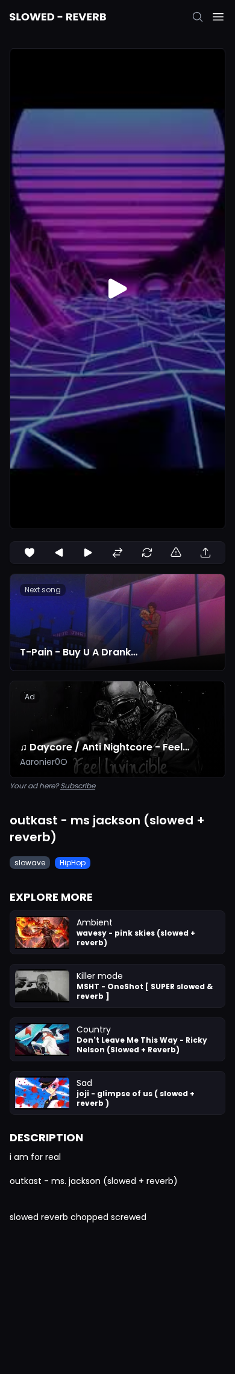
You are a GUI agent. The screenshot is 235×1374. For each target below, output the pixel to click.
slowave (29, 862)
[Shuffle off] (117, 553)
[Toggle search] (198, 17)
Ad (30, 697)
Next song (43, 589)
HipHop (73, 862)
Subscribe (77, 786)
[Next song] (88, 553)
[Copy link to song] (205, 553)
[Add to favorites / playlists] (30, 553)
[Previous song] (59, 553)
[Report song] (176, 553)
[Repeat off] (147, 553)
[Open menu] (218, 17)
